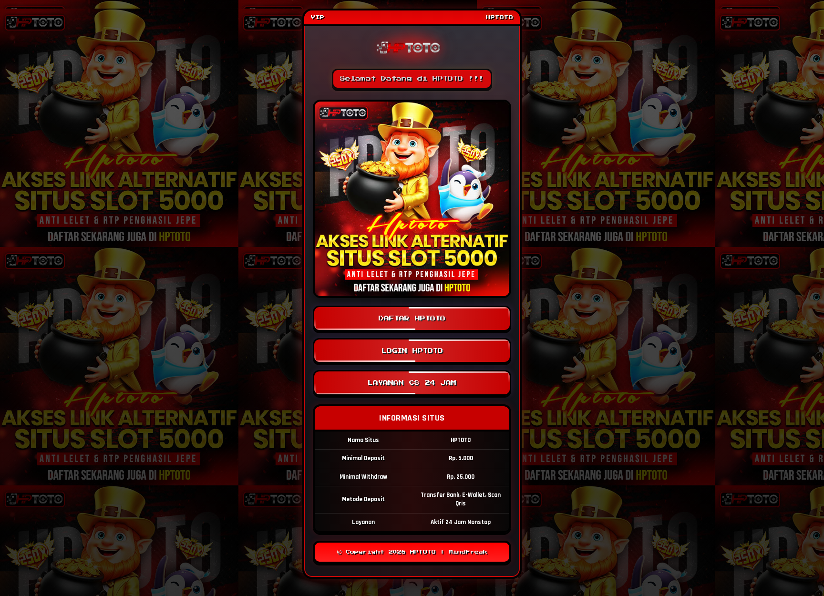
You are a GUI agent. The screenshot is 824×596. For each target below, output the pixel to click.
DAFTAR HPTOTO (412, 318)
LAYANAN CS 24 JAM (412, 382)
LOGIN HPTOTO (412, 350)
